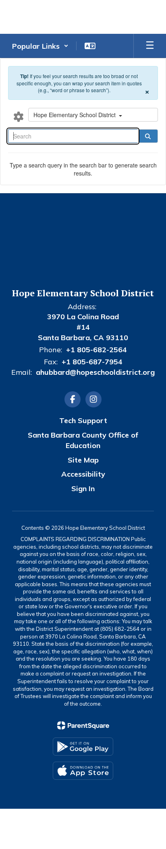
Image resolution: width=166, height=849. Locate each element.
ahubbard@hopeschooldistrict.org (95, 372)
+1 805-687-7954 (92, 361)
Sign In (83, 488)
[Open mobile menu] (150, 46)
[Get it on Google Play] (83, 746)
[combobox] (93, 115)
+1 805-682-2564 (96, 349)
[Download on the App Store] (83, 771)
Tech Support (83, 420)
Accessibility (83, 474)
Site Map (83, 460)
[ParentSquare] (83, 725)
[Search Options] (18, 116)
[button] (40, 46)
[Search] (148, 136)
